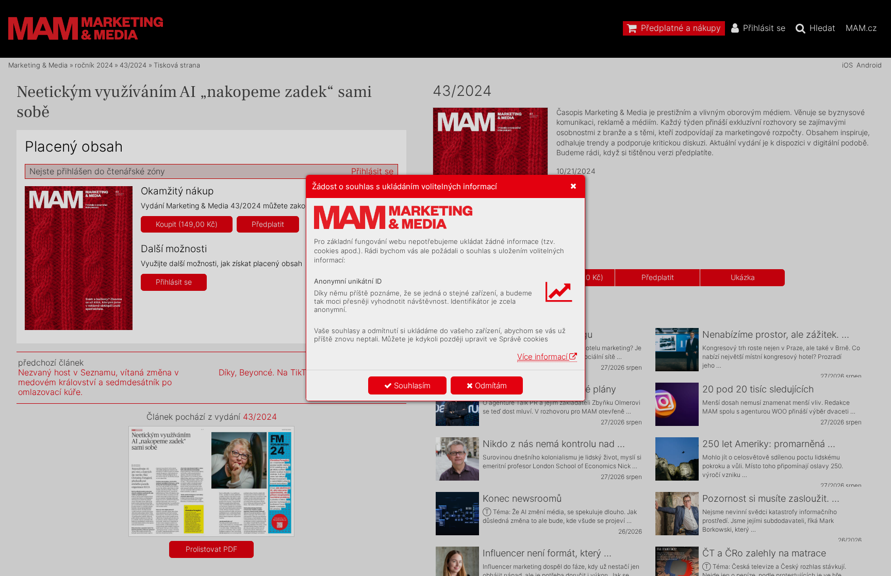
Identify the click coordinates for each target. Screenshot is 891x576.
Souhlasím (411, 385)
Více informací (543, 356)
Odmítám (490, 385)
